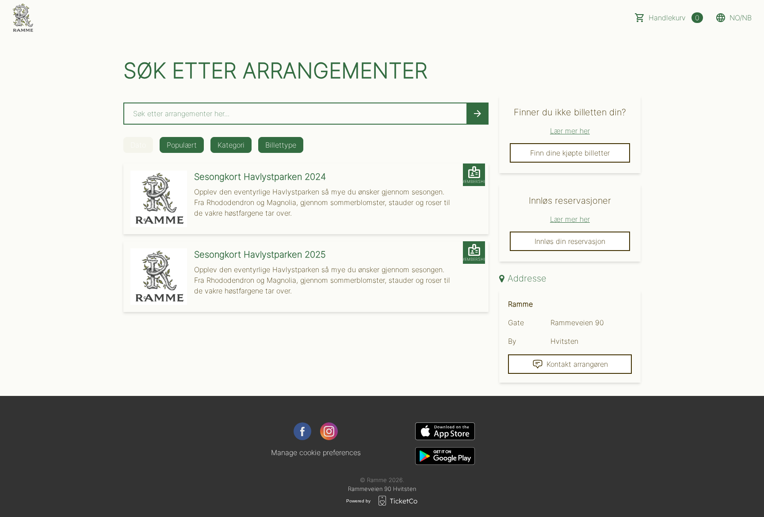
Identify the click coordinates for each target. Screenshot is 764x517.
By (512, 341)
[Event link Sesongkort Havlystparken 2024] (155, 198)
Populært (182, 145)
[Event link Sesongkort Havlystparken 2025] (155, 276)
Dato (138, 145)
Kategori (231, 145)
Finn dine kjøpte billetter (570, 152)
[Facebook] (302, 431)
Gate (516, 322)
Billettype (280, 145)
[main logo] (22, 18)
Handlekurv (674, 17)
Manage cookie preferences (316, 452)
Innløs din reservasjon (570, 241)
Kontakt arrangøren (577, 364)
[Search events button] (477, 114)
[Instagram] (329, 431)
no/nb (741, 17)
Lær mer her (570, 130)
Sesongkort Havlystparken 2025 (260, 254)
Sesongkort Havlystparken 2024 (260, 176)
